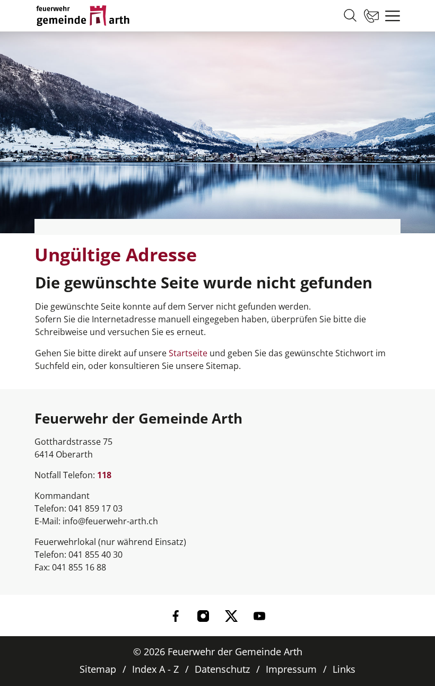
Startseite (188, 353)
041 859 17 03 (95, 508)
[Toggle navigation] (390, 16)
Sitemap (98, 669)
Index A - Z (155, 669)
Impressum (291, 669)
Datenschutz (222, 669)
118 (104, 475)
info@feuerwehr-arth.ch (110, 521)
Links (344, 669)
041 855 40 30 (95, 554)
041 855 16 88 (79, 567)
